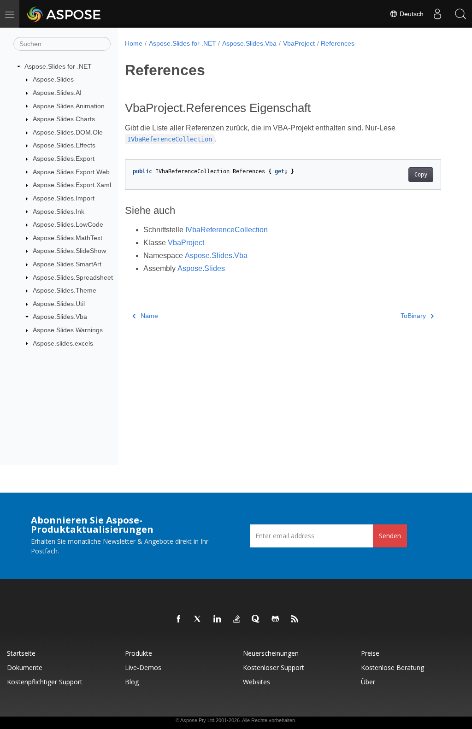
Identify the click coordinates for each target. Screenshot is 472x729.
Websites (256, 681)
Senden (390, 535)
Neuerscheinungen (271, 653)
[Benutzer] (437, 14)
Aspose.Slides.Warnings (68, 330)
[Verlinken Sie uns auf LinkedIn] (218, 619)
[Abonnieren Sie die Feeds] (295, 619)
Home (133, 43)
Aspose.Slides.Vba (60, 316)
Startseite (21, 653)
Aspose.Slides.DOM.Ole (68, 132)
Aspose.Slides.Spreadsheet (73, 277)
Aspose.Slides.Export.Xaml (72, 184)
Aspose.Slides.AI (57, 92)
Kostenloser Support (273, 667)
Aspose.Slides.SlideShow (69, 250)
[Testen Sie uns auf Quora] (256, 619)
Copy (420, 174)
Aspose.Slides (53, 79)
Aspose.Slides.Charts (64, 119)
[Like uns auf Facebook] (179, 619)
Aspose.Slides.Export (63, 158)
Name (149, 315)
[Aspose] (64, 13)
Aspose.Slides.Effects (64, 145)
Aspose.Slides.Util (59, 303)
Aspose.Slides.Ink (58, 211)
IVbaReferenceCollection (226, 230)
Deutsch (411, 14)
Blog (132, 681)
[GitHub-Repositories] (276, 619)
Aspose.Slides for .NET (58, 66)
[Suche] (460, 14)
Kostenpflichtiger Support (45, 681)
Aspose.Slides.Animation (69, 106)
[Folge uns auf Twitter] (198, 619)
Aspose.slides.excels (63, 343)
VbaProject (299, 43)
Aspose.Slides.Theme (64, 290)
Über (368, 681)
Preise (370, 653)
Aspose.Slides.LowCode (68, 224)
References (337, 43)
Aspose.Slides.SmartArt (67, 264)
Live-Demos (143, 667)
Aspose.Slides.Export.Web (71, 172)
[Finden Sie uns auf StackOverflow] (237, 619)
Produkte (138, 653)
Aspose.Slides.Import (63, 198)
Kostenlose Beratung (392, 667)
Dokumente (24, 667)
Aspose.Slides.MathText (67, 237)
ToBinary (413, 315)
